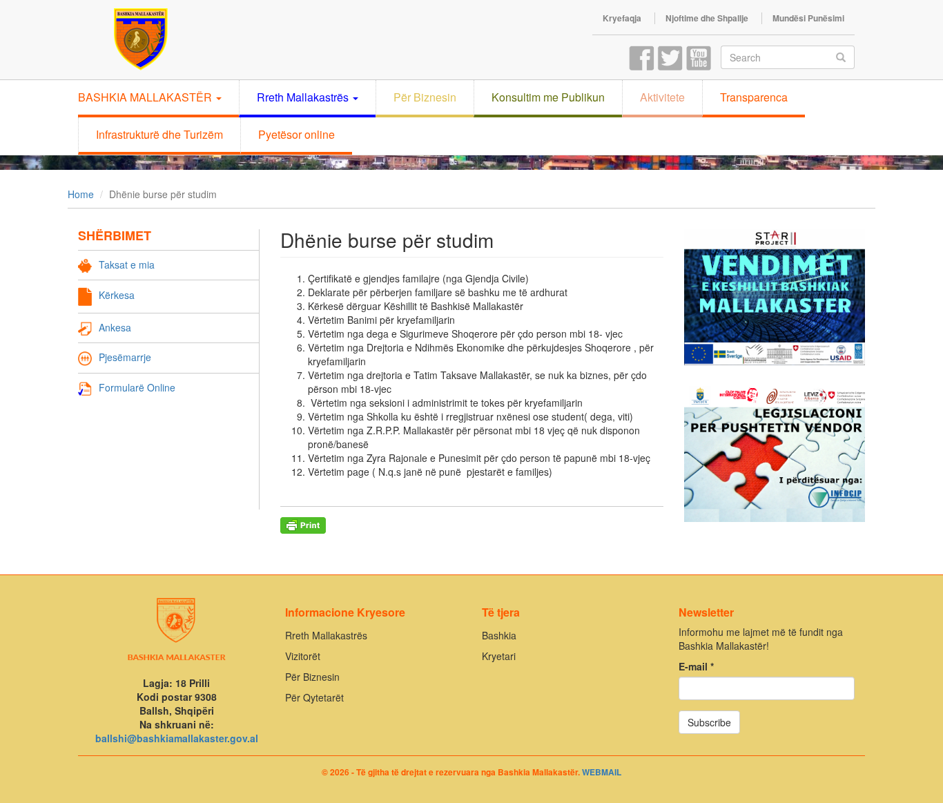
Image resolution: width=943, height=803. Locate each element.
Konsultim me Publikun (548, 97)
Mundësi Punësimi (808, 18)
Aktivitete (662, 97)
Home (81, 194)
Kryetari (499, 656)
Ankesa (115, 327)
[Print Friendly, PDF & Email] (303, 525)
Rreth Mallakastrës (304, 97)
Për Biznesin (424, 97)
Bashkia (499, 635)
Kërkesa (117, 295)
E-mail (696, 666)
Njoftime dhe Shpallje (706, 18)
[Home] (124, 38)
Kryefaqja (622, 18)
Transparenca (754, 97)
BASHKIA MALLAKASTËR (146, 97)
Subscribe (709, 722)
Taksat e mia (127, 264)
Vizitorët (302, 656)
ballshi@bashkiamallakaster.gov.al (176, 738)
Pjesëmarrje (125, 357)
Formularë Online (137, 387)
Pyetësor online (296, 134)
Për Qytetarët (314, 697)
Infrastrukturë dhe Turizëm (159, 134)
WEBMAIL (601, 772)
